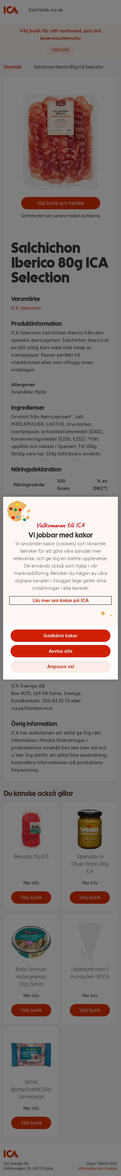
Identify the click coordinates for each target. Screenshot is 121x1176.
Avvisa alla (60, 651)
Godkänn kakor (60, 635)
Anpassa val (60, 666)
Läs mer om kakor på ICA (61, 600)
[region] (60, 588)
